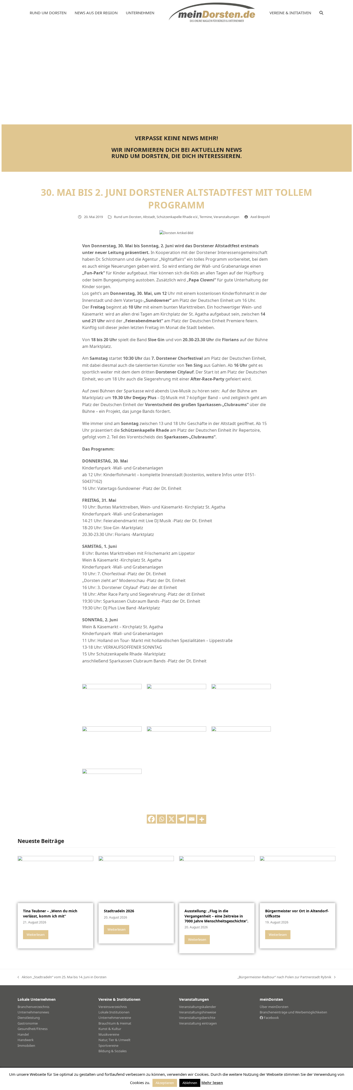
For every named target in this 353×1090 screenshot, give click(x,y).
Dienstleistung (29, 1017)
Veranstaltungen (226, 216)
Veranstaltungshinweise (197, 1012)
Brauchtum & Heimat (114, 1023)
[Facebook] (151, 819)
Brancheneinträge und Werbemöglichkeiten (293, 1012)
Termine (205, 216)
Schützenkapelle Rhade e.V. (177, 216)
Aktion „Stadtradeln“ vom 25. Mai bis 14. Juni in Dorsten (62, 977)
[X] (171, 819)
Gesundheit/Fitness (33, 1028)
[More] (201, 819)
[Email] (191, 819)
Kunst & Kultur (109, 1028)
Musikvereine (108, 1034)
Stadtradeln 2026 (119, 910)
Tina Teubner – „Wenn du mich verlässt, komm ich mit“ (50, 913)
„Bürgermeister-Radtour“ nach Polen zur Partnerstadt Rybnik (284, 977)
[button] (321, 12)
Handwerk (26, 1039)
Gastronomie (28, 1023)
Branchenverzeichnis (33, 1006)
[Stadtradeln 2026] (136, 879)
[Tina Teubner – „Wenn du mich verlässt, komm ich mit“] (55, 879)
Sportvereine (108, 1045)
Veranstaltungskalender (197, 1006)
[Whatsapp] (161, 819)
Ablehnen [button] (189, 1082)
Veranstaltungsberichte (197, 1017)
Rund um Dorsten (127, 216)
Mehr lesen (212, 1082)
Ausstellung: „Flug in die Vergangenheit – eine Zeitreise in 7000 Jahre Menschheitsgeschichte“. (216, 915)
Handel (23, 1034)
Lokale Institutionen (113, 1012)
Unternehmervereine (114, 1017)
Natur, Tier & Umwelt (114, 1039)
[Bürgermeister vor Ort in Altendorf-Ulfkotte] (297, 879)
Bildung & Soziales (112, 1051)
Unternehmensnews (33, 1012)
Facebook (271, 1017)
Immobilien (26, 1045)
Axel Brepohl (260, 216)
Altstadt (149, 216)
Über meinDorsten (274, 1006)
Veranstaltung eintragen (198, 1023)
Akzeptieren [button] (165, 1082)
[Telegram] (181, 819)
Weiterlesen (36, 934)
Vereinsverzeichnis (112, 1006)
